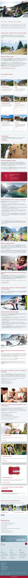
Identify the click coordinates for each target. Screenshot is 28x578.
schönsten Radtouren (9, 524)
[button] (14, 577)
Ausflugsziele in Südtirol (4, 282)
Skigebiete (9, 315)
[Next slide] (4, 515)
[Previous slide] (1, 515)
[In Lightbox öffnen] (14, 47)
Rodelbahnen (18, 528)
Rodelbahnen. (9, 354)
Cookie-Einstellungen (7, 574)
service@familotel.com (15, 138)
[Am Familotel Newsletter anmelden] (24, 539)
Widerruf (2, 574)
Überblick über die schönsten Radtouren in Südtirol (16, 245)
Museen (3, 527)
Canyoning (3, 383)
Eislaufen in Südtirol (3, 358)
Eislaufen (3, 529)
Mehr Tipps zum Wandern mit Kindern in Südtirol (7, 68)
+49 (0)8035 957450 (6, 138)
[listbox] (7, 76)
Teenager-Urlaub (5, 375)
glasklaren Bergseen (12, 523)
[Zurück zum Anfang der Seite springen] (26, 544)
